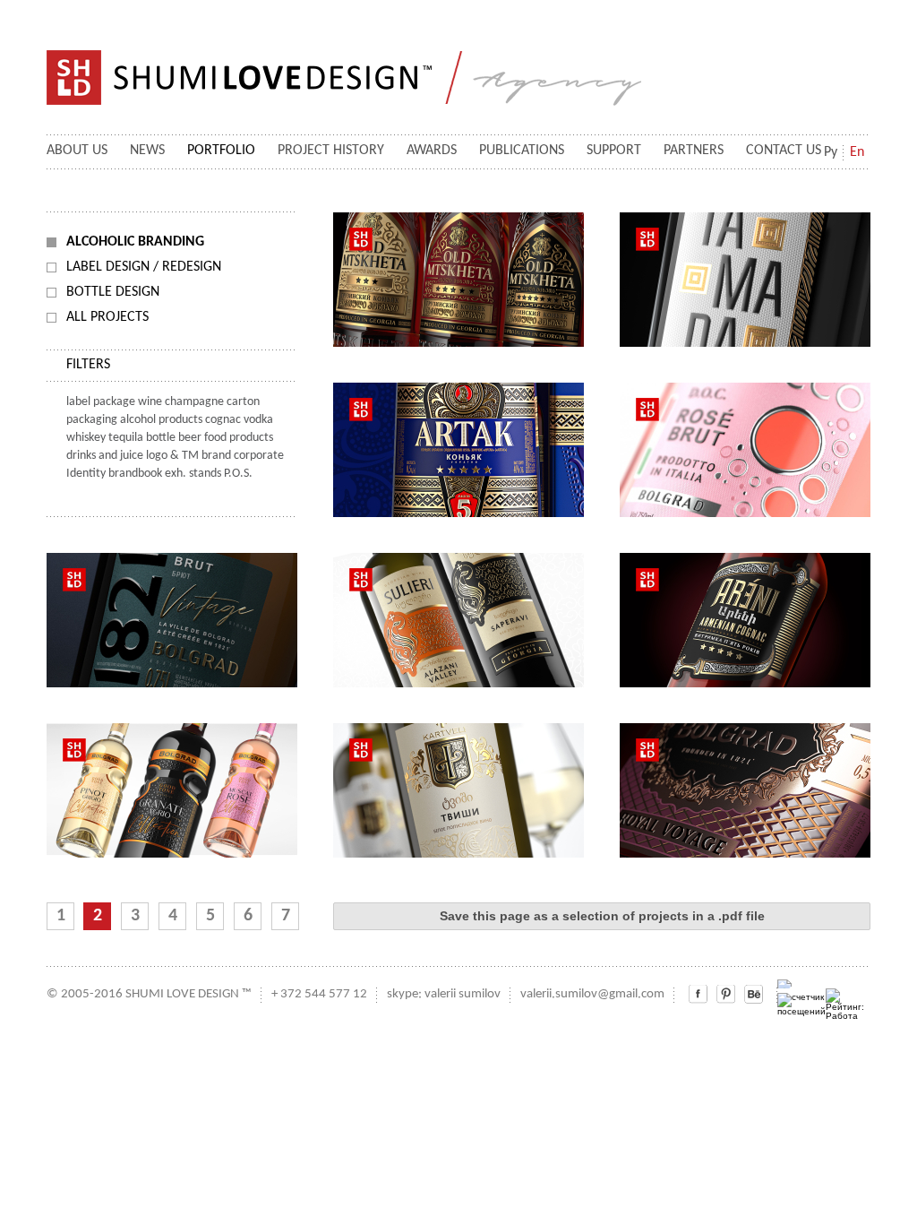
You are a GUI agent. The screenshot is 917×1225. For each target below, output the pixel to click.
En (857, 152)
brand (216, 455)
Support (614, 150)
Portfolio (221, 150)
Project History (331, 150)
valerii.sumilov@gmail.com (592, 994)
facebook (698, 994)
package (114, 402)
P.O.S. (238, 473)
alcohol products (161, 420)
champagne (194, 402)
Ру (830, 152)
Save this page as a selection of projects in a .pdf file (602, 916)
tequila (125, 437)
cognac (223, 420)
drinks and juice (104, 455)
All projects (107, 317)
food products (238, 437)
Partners (694, 150)
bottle (161, 437)
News (147, 150)
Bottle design (112, 292)
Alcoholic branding (135, 242)
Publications (521, 150)
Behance (753, 994)
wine (150, 402)
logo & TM (172, 455)
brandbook (135, 473)
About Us (77, 150)
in (725, 994)
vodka (258, 420)
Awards (432, 150)
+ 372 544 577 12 (319, 994)
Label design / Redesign (143, 267)
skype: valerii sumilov (444, 994)
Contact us (783, 150)
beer (189, 437)
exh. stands (193, 473)
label (78, 402)
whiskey (86, 437)
